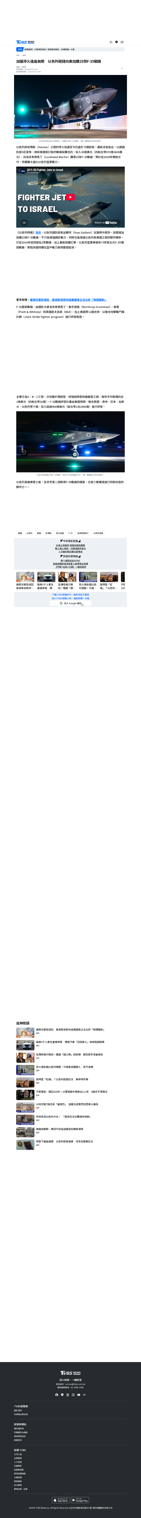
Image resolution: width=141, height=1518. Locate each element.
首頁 (18, 55)
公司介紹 (18, 1454)
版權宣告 (18, 1440)
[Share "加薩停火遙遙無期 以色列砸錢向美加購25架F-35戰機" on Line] (116, 42)
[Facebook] (56, 1395)
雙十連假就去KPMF (70, 560)
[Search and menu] (122, 42)
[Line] (62, 1395)
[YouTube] (79, 1395)
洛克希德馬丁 (83, 533)
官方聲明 (18, 1485)
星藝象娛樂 (19, 1469)
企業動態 (18, 1458)
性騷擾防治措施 (21, 1432)
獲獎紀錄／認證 (21, 1489)
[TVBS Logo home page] (25, 42)
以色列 (29, 533)
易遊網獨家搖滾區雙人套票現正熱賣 (70, 563)
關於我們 (18, 1410)
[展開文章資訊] (122, 68)
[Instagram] (73, 1395)
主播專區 (18, 1465)
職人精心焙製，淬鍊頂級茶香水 (70, 548)
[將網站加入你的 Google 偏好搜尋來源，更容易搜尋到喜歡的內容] (70, 603)
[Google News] (84, 1395)
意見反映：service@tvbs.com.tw (70, 1384)
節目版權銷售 (20, 1473)
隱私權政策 (19, 1428)
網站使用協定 (20, 1436)
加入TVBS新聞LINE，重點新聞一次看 (70, 598)
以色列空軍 (98, 533)
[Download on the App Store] (61, 1500)
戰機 (39, 533)
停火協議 (60, 533)
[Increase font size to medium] (111, 42)
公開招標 (18, 1477)
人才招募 (18, 1462)
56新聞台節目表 (21, 1414)
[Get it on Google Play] (80, 1500)
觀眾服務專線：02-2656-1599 (70, 1387)
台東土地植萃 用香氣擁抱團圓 (70, 545)
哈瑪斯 (48, 533)
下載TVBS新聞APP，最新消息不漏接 (70, 594)
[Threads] (67, 1395)
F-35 (70, 533)
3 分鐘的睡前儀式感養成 (70, 551)
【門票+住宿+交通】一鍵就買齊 (70, 567)
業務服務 (18, 1481)
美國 (20, 533)
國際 (24, 55)
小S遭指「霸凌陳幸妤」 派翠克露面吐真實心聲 (45, 49)
